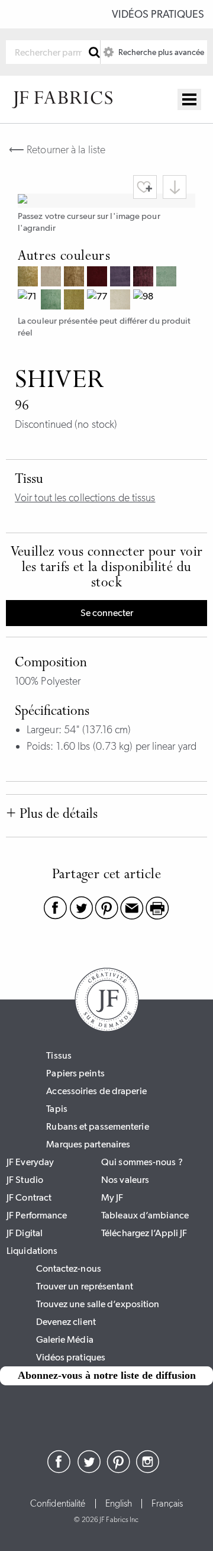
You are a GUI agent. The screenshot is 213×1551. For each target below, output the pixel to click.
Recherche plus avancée (160, 52)
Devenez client (66, 1321)
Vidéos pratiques (158, 14)
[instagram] (148, 1469)
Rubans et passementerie (97, 1126)
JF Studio (25, 1179)
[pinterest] (118, 1469)
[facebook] (59, 1469)
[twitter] (89, 1469)
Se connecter (106, 612)
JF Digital (25, 1233)
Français (167, 1503)
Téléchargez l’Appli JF (144, 1233)
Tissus (59, 1055)
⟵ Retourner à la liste (57, 149)
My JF (112, 1197)
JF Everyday (30, 1162)
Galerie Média (64, 1339)
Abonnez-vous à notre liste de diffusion (107, 1375)
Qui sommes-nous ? (142, 1162)
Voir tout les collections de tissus (85, 497)
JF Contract (29, 1197)
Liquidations (32, 1250)
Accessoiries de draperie (96, 1091)
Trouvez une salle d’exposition (98, 1304)
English (119, 1503)
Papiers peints (75, 1073)
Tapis (56, 1108)
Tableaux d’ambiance (145, 1215)
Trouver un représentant (84, 1286)
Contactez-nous (68, 1268)
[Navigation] (189, 99)
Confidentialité (58, 1503)
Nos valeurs (125, 1179)
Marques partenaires (88, 1144)
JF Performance (37, 1215)
